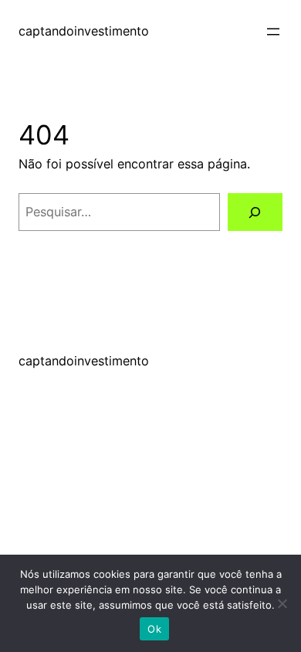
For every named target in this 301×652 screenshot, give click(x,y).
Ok (154, 629)
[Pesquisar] (255, 212)
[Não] (281, 603)
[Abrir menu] (273, 31)
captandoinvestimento (84, 31)
